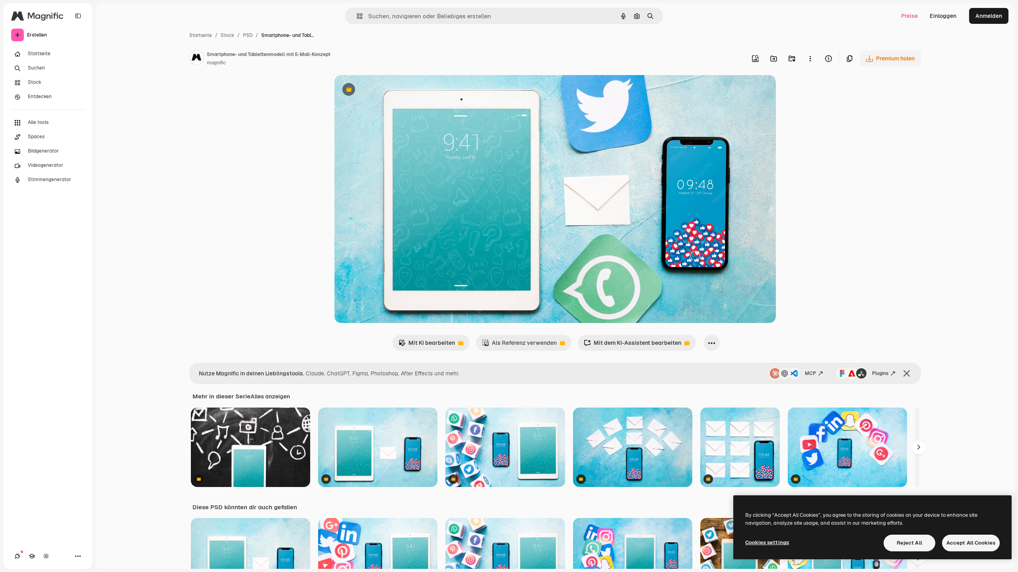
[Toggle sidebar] (78, 16)
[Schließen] (906, 373)
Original (385, 90)
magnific (216, 63)
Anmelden (988, 15)
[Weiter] (918, 447)
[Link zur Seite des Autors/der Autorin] (196, 58)
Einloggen (943, 15)
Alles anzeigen (270, 396)
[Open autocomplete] (356, 16)
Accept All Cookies (970, 542)
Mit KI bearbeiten (426, 345)
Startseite (200, 35)
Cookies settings (767, 542)
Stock (227, 35)
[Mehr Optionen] (810, 58)
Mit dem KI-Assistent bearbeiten (632, 345)
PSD (248, 35)
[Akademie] (31, 556)
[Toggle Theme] (46, 556)
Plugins (880, 373)
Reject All (909, 542)
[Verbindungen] (17, 556)
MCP (810, 373)
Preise (909, 15)
